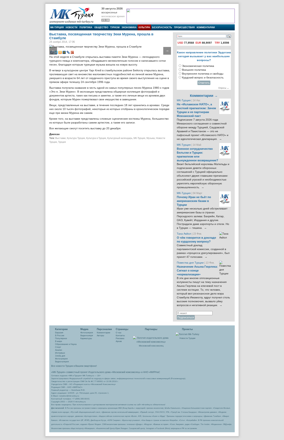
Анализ (58, 350)
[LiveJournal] (68, 52)
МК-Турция (57, 27)
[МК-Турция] (73, 15)
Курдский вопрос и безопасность (203, 77)
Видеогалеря (86, 335)
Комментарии (206, 27)
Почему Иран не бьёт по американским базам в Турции (194, 201)
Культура (144, 27)
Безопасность (162, 27)
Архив (119, 341)
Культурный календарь (119, 138)
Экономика (129, 27)
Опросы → (223, 88)
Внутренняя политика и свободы (202, 73)
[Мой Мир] (64, 52)
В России (59, 335)
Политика (85, 27)
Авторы (100, 335)
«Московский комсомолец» (126, 372)
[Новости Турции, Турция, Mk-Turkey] (187, 334)
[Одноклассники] (60, 52)
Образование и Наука (66, 344)
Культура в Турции (96, 138)
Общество (101, 27)
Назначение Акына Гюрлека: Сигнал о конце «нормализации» (197, 270)
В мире (58, 341)
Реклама (120, 338)
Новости (71, 27)
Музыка (150, 138)
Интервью (60, 353)
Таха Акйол (184, 233)
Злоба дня (60, 356)
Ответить (204, 82)
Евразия (59, 332)
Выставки (60, 138)
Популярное (61, 338)
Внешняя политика (194, 69)
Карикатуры (86, 338)
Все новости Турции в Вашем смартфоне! (74, 366)
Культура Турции (76, 138)
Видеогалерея (62, 361)
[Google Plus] (72, 52)
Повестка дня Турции (190, 262)
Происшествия (184, 27)
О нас (119, 332)
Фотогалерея (61, 358)
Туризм (115, 27)
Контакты (120, 335)
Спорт (58, 347)
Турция (62, 142)
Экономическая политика (198, 66)
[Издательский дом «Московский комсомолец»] (151, 337)
